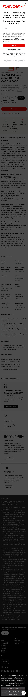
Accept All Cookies (13, 694)
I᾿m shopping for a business (14, 49)
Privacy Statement (6, 685)
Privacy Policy (10, 55)
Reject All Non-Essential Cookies (13, 691)
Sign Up (14, 45)
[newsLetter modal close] (25, 3)
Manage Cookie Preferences (13, 688)
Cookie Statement (16, 685)
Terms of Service (20, 55)
